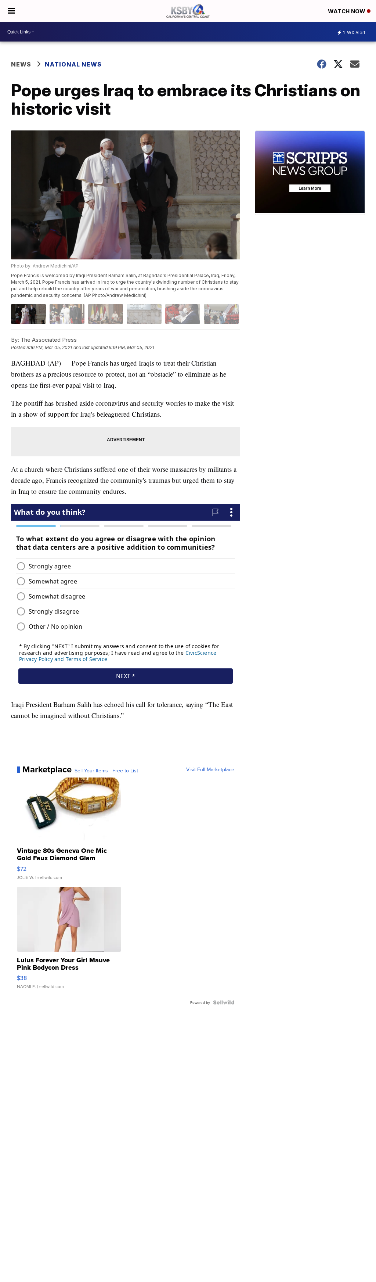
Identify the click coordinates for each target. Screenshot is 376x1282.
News (21, 64)
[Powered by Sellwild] (223, 1002)
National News (73, 64)
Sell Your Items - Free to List (106, 770)
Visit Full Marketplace (210, 769)
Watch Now (347, 11)
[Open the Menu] (11, 11)
